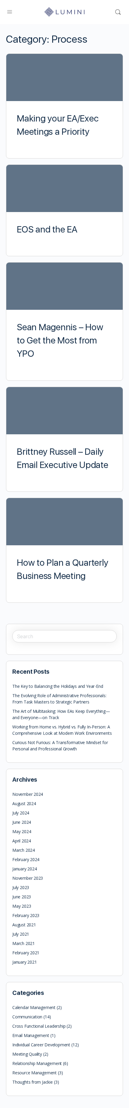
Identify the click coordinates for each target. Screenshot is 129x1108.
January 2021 (24, 962)
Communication (27, 1017)
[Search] (118, 12)
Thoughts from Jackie (32, 1082)
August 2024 (24, 803)
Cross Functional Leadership (38, 1026)
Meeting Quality (27, 1054)
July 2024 (20, 813)
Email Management (30, 1035)
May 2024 (21, 831)
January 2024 (24, 869)
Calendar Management (34, 1007)
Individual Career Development (41, 1045)
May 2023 (21, 906)
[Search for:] (64, 636)
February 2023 (25, 915)
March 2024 (23, 850)
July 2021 (20, 934)
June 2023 (21, 897)
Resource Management (34, 1073)
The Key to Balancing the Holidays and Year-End (57, 686)
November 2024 (27, 794)
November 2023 (27, 878)
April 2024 (21, 841)
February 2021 (25, 953)
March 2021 (23, 943)
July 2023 (20, 887)
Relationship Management (37, 1063)
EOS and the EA (47, 229)
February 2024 (25, 859)
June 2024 (21, 822)
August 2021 (24, 925)
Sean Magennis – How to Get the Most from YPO (60, 340)
